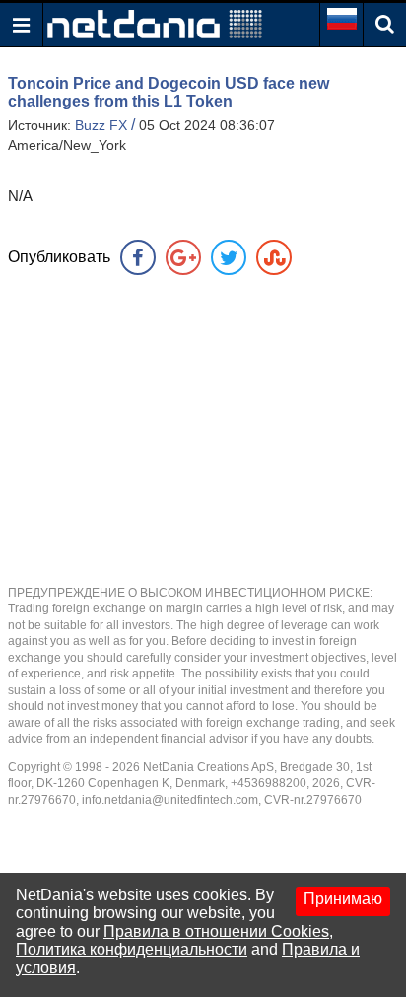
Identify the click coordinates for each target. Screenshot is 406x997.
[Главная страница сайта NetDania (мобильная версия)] (154, 23)
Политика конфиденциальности (131, 949)
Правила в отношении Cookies (216, 931)
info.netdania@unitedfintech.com (170, 800)
